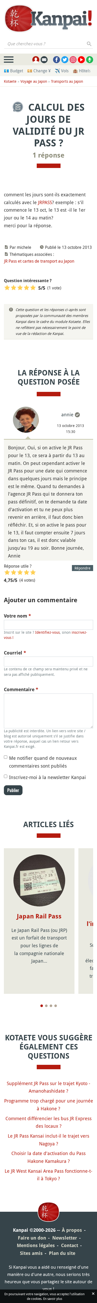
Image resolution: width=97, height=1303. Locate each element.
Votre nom (17, 616)
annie (67, 414)
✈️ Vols (62, 71)
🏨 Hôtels (82, 71)
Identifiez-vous (47, 632)
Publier (13, 790)
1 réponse (48, 155)
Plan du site (62, 1253)
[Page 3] (51, 1005)
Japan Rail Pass (39, 916)
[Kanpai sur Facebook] (56, 59)
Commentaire (21, 689)
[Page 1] (41, 1005)
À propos (72, 1230)
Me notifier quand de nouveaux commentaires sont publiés (43, 762)
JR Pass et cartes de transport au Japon (39, 261)
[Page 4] (55, 1005)
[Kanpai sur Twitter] (64, 59)
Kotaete (10, 81)
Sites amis (31, 1253)
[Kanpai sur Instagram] (73, 59)
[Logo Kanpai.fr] (48, 18)
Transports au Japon (67, 81)
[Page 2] (46, 1005)
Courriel (15, 653)
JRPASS (45, 202)
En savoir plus (52, 1298)
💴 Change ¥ (39, 71)
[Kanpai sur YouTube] (81, 59)
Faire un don (32, 1238)
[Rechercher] (89, 44)
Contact (69, 1245)
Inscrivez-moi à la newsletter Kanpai (47, 777)
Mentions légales (36, 1245)
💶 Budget (13, 71)
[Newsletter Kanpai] (44, 59)
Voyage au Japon (33, 81)
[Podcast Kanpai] (89, 59)
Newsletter (64, 1238)
